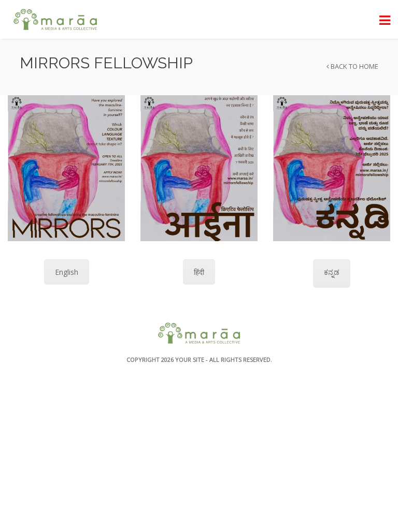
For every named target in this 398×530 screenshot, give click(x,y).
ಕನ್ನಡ (331, 272)
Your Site (189, 359)
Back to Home (353, 66)
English (66, 272)
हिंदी (199, 272)
